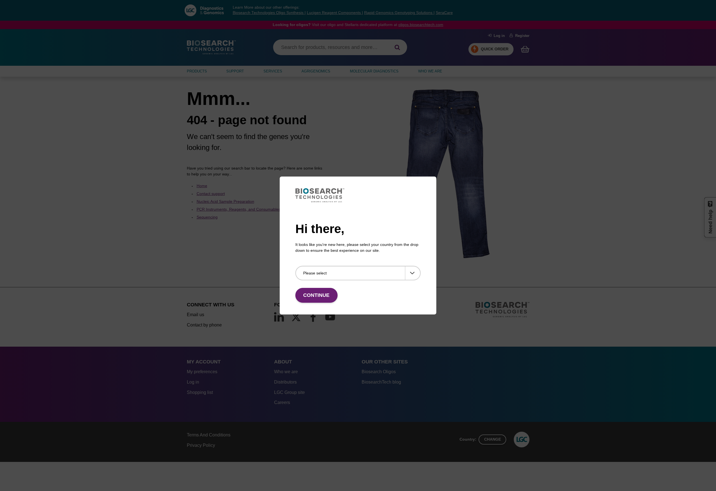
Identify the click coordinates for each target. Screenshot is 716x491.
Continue (316, 295)
